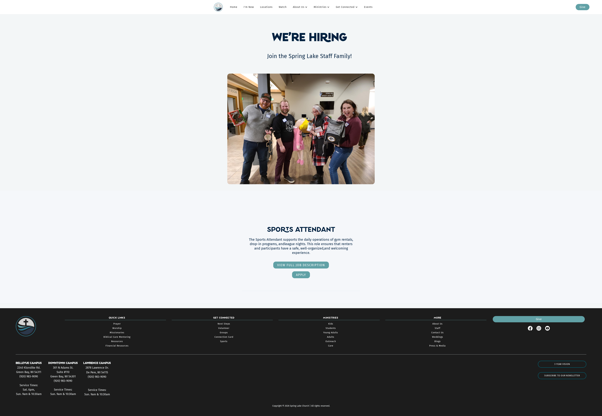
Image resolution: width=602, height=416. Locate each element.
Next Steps (224, 323)
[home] (220, 7)
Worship (117, 328)
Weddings (437, 337)
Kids (330, 323)
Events (368, 6)
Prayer (117, 323)
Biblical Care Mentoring (116, 337)
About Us (437, 323)
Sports (223, 341)
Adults (330, 337)
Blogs (437, 341)
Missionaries (117, 332)
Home (233, 6)
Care (330, 345)
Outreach (330, 341)
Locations (266, 6)
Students (331, 328)
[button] (300, 7)
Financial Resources (117, 345)
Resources (117, 341)
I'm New (249, 6)
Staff (437, 328)
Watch (283, 6)
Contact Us (437, 332)
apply (301, 275)
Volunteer (223, 328)
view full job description (301, 265)
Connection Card (223, 337)
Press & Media (437, 345)
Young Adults (330, 332)
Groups (224, 332)
